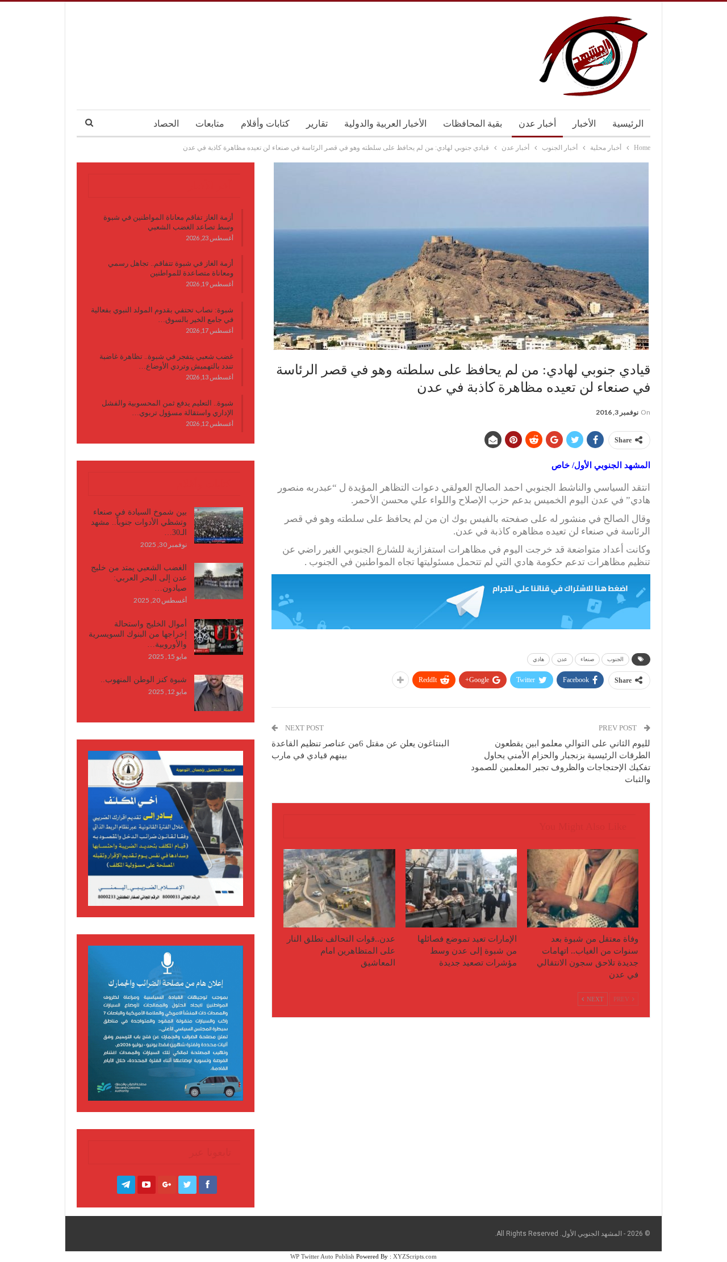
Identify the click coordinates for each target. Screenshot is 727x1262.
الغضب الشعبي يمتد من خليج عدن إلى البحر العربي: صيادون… (139, 577)
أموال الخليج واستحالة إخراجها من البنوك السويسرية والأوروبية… (138, 634)
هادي (538, 659)
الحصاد (166, 123)
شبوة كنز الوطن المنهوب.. (144, 679)
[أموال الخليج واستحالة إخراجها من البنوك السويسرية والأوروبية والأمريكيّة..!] (218, 637)
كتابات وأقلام (265, 123)
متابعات (209, 123)
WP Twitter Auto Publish (322, 1256)
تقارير (317, 123)
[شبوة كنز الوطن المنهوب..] (218, 693)
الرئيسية (628, 123)
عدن (562, 659)
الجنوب (615, 659)
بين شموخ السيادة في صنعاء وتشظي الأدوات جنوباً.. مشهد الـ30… (139, 522)
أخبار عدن (537, 123)
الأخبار (584, 123)
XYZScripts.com (415, 1256)
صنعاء (587, 659)
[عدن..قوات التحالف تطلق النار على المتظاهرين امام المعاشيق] (339, 888)
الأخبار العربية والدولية (385, 123)
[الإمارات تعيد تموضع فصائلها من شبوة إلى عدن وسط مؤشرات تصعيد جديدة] (461, 888)
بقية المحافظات (472, 123)
